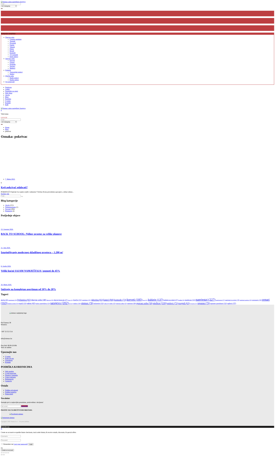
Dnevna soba (9, 37)
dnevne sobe (38, 300)
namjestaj (205, 299)
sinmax (87, 303)
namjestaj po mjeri (232, 300)
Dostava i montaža (11, 375)
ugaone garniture (218, 303)
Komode (13, 53)
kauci (108, 299)
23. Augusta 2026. (7, 229)
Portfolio (8, 99)
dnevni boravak (61, 300)
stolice (160, 303)
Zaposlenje (9, 360)
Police (12, 49)
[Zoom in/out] (8, 452)
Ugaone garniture (15, 39)
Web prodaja (9, 371)
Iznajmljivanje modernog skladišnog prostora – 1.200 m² (32, 252)
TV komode (14, 55)
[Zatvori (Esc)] (2, 452)
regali (22, 303)
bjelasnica (24, 300)
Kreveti (12, 60)
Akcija (7, 95)
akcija (4, 300)
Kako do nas (9, 358)
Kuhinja (8, 70)
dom (70, 300)
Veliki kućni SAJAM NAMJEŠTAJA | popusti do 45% (30, 270)
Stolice (12, 74)
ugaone (204, 303)
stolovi (172, 303)
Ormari (12, 62)
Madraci (12, 68)
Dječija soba (9, 76)
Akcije (7, 205)
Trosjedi (12, 41)
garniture (86, 300)
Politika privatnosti (11, 390)
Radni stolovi (14, 78)
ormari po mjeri (13, 303)
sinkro (77, 303)
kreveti (134, 299)
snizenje (99, 303)
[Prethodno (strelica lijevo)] (2, 454)
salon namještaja (43, 303)
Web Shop (8, 93)
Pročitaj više (5, 194)
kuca (145, 300)
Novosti (8, 209)
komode (120, 299)
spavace (131, 303)
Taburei (12, 47)
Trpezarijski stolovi (16, 72)
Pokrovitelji (9, 394)
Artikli (7, 89)
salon (31, 303)
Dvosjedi (13, 43)
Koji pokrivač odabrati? (14, 187)
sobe (112, 303)
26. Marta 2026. (6, 285)
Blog (6, 97)
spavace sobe (144, 303)
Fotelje (12, 45)
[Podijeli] (4, 452)
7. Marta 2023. (10, 179)
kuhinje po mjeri (171, 300)
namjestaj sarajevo (246, 300)
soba (106, 303)
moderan (190, 300)
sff (71, 303)
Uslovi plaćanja (10, 377)
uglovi (231, 303)
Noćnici (12, 66)
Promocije (8, 211)
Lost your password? (21, 444)
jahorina (97, 300)
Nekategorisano (10, 207)
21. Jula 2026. (5, 248)
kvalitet (181, 300)
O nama (8, 101)
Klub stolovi (14, 57)
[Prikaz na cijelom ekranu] (6, 452)
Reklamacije (9, 379)
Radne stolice (14, 80)
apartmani (12, 300)
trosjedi (184, 303)
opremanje (256, 300)
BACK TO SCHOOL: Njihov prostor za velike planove (31, 234)
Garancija (8, 381)
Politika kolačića (10, 392)
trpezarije (193, 303)
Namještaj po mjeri (11, 91)
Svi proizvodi (10, 82)
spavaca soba (121, 303)
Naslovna (8, 87)
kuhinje (155, 299)
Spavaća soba (10, 59)
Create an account (7, 450)
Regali (12, 51)
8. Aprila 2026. (6, 266)
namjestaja (220, 300)
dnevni (50, 300)
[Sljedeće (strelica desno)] (4, 454)
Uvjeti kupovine (10, 373)
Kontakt (8, 103)
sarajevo (59, 303)
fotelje (77, 300)
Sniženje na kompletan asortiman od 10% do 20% (28, 289)
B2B (6, 105)
